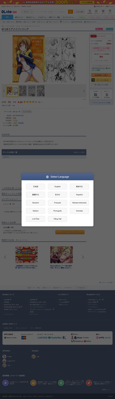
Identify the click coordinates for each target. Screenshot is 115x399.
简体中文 (79, 186)
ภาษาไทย (35, 219)
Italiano (36, 210)
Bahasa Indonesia (79, 202)
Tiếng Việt (57, 219)
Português (57, 210)
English (58, 186)
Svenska (79, 210)
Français (57, 202)
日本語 (35, 186)
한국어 (57, 194)
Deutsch (35, 202)
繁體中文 (35, 194)
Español (79, 194)
